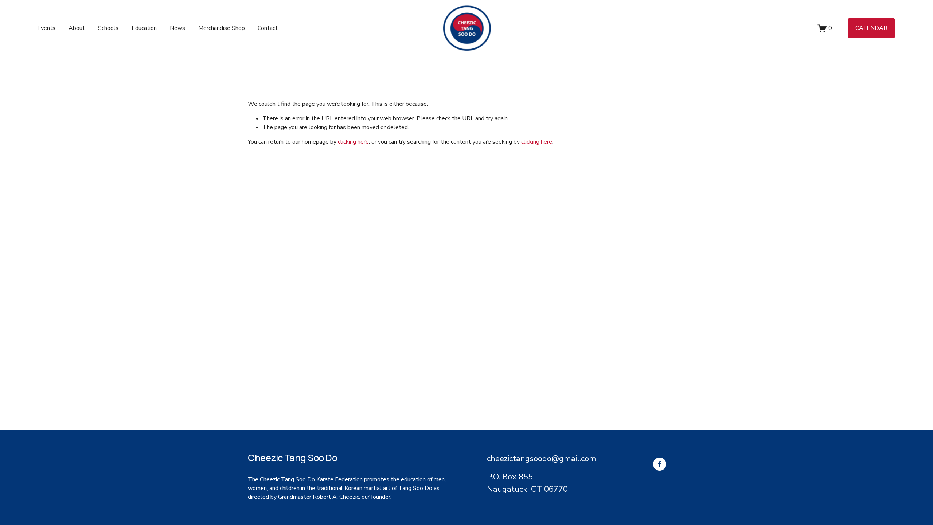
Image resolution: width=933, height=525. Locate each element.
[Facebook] (659, 464)
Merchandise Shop (221, 28)
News (177, 28)
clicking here (353, 142)
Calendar (871, 28)
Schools (108, 28)
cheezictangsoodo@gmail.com (541, 458)
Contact (268, 28)
